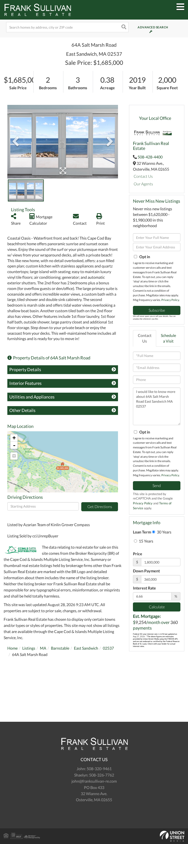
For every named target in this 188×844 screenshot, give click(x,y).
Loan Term (142, 532)
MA (43, 648)
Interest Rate (144, 588)
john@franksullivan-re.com (94, 781)
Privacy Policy (170, 300)
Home (12, 648)
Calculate (157, 606)
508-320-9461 (99, 768)
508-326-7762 (101, 775)
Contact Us (143, 176)
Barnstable (60, 648)
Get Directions (99, 506)
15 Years (145, 541)
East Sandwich (86, 648)
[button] (123, 27)
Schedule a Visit (168, 338)
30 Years (163, 532)
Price (137, 553)
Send (157, 485)
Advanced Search (146, 27)
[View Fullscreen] (14, 456)
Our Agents (143, 183)
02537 (108, 648)
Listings (28, 648)
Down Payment (146, 570)
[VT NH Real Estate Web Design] (94, 836)
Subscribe (157, 310)
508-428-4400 (150, 157)
